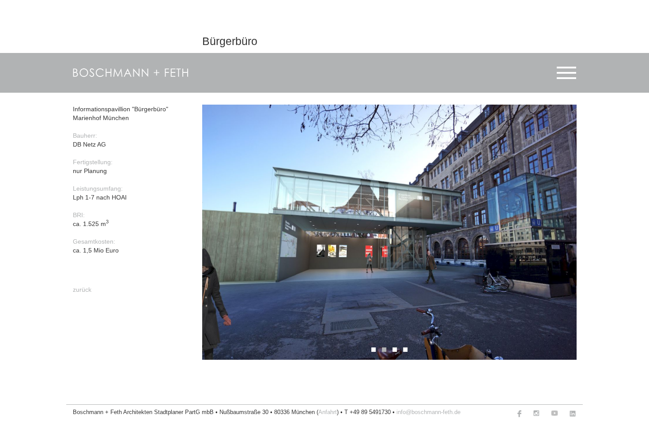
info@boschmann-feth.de (428, 412)
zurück (82, 289)
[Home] (131, 73)
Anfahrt (327, 412)
